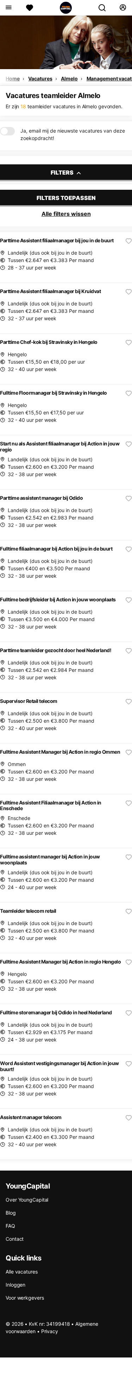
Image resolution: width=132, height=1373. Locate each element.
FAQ (10, 1226)
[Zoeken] (105, 8)
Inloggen (15, 1285)
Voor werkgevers (25, 1298)
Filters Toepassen (66, 197)
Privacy (49, 1331)
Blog (11, 1213)
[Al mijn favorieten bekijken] (29, 8)
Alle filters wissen (66, 213)
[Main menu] (8, 8)
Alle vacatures (22, 1272)
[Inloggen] (122, 8)
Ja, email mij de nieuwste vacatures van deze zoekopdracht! (72, 134)
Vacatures (40, 78)
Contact (15, 1239)
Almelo (69, 78)
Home (13, 78)
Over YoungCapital (27, 1200)
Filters (63, 172)
